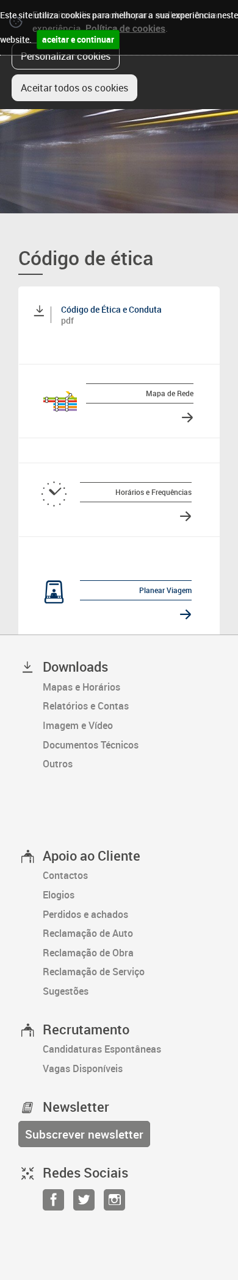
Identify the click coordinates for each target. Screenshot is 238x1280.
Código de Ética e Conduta (111, 309)
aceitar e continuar (78, 39)
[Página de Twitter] (84, 1203)
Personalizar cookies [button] (65, 56)
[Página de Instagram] (114, 1203)
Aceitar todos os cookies (74, 87)
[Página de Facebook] (53, 1203)
